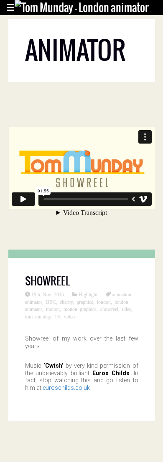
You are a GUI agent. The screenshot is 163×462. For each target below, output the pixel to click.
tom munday (38, 316)
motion (53, 308)
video (69, 316)
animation (121, 294)
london (104, 301)
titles (126, 308)
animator (33, 301)
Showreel (47, 281)
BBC (51, 301)
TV (57, 316)
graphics (84, 301)
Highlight (88, 294)
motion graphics (80, 308)
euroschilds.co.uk (66, 387)
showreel (109, 308)
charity (66, 301)
